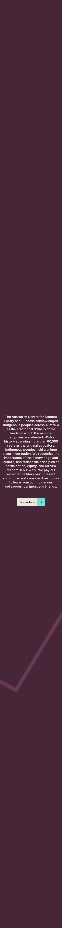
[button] (31, 502)
